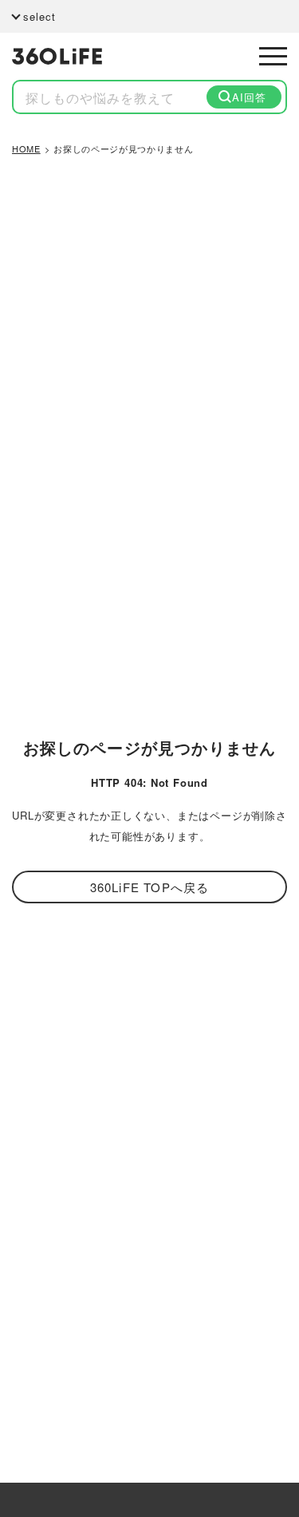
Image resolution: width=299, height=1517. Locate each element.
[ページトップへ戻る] (264, 1431)
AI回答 (249, 97)
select (39, 16)
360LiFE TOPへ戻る (150, 887)
